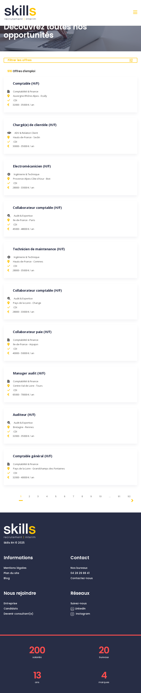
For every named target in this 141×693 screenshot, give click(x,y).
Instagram (82, 614)
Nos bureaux (78, 568)
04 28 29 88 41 (80, 573)
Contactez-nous (81, 578)
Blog (7, 578)
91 (119, 496)
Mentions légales (15, 568)
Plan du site (11, 573)
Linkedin (80, 608)
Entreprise (10, 603)
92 (129, 496)
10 (100, 496)
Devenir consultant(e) (18, 614)
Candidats (11, 608)
